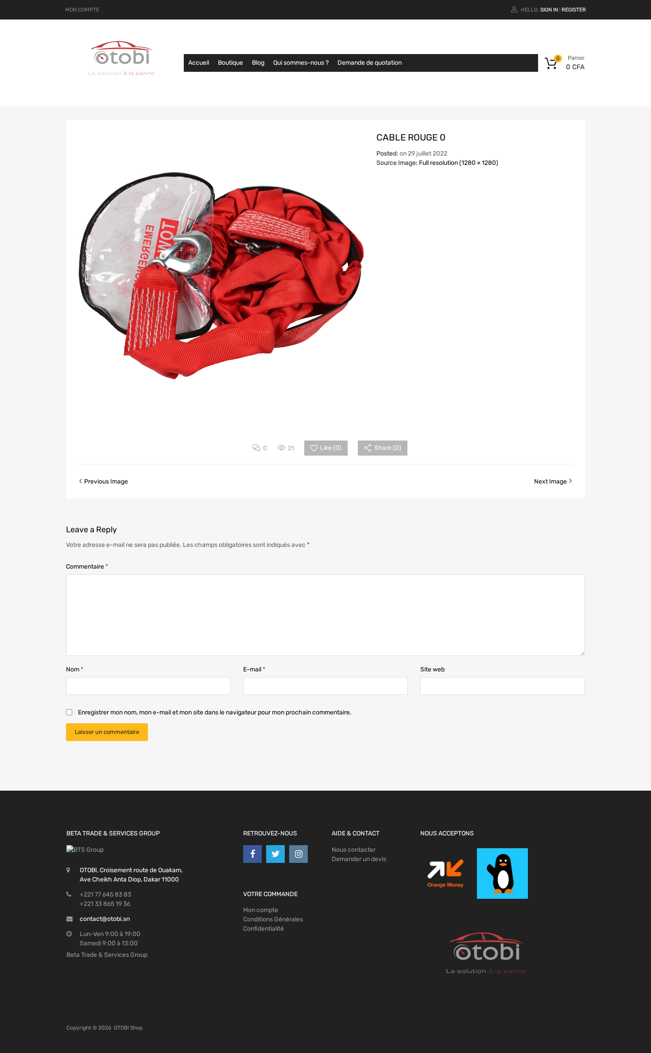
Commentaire (87, 566)
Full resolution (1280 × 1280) (458, 163)
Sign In (549, 10)
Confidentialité (263, 928)
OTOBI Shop (128, 1028)
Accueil (198, 62)
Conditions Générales (273, 919)
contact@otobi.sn (105, 919)
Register (574, 10)
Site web (432, 669)
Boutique (230, 62)
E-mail (254, 669)
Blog (258, 62)
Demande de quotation (369, 62)
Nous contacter (354, 850)
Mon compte (260, 910)
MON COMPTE (82, 10)
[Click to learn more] (445, 873)
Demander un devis (359, 859)
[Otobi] (121, 87)
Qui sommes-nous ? (301, 62)
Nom (74, 669)
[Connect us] (252, 854)
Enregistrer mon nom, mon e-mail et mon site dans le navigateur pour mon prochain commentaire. (215, 712)
